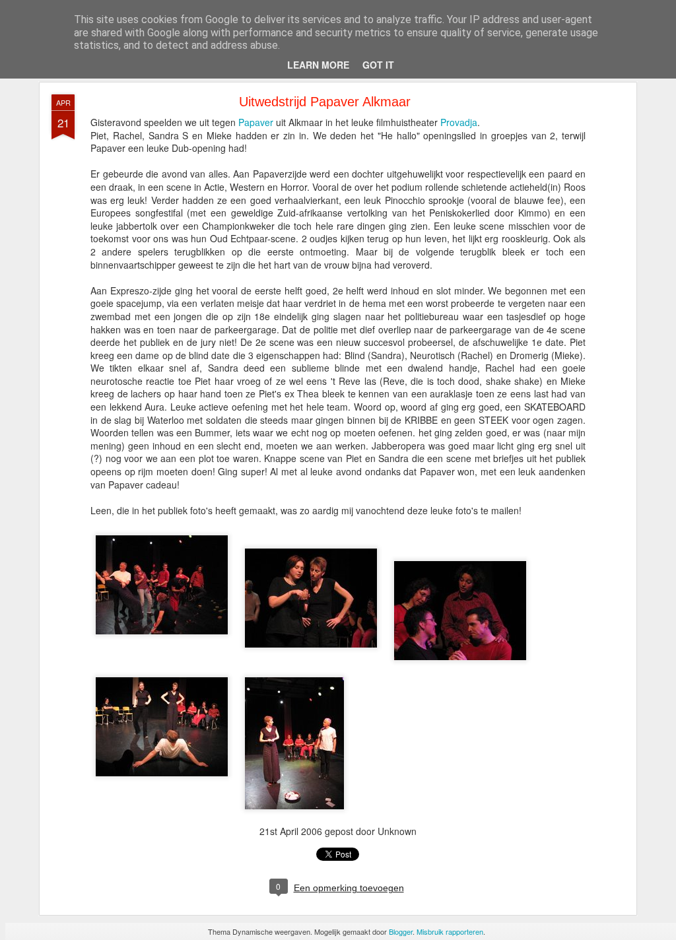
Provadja (458, 122)
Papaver (255, 122)
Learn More (318, 64)
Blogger (401, 931)
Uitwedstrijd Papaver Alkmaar (325, 101)
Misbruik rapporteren (450, 931)
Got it (378, 64)
